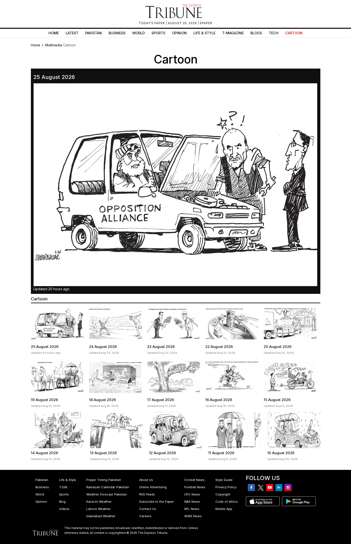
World (138, 33)
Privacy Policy (225, 487)
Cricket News (194, 480)
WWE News (193, 516)
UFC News (192, 494)
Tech (273, 33)
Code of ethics (226, 501)
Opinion (179, 33)
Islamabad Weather (101, 516)
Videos (64, 509)
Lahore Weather (98, 509)
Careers (145, 516)
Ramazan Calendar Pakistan (107, 487)
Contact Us (147, 509)
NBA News (192, 501)
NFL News (191, 509)
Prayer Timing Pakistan (103, 480)
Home (53, 33)
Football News (194, 487)
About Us (146, 480)
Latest (72, 33)
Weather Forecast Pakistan (106, 494)
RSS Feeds (147, 494)
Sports (158, 33)
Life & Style (204, 33)
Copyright (222, 494)
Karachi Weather (99, 501)
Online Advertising (153, 487)
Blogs (256, 33)
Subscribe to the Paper (156, 501)
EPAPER (206, 23)
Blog (62, 501)
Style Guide (224, 480)
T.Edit (63, 487)
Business (117, 33)
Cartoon (294, 33)
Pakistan (93, 33)
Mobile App (223, 509)
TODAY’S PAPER (152, 23)
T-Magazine (233, 33)
